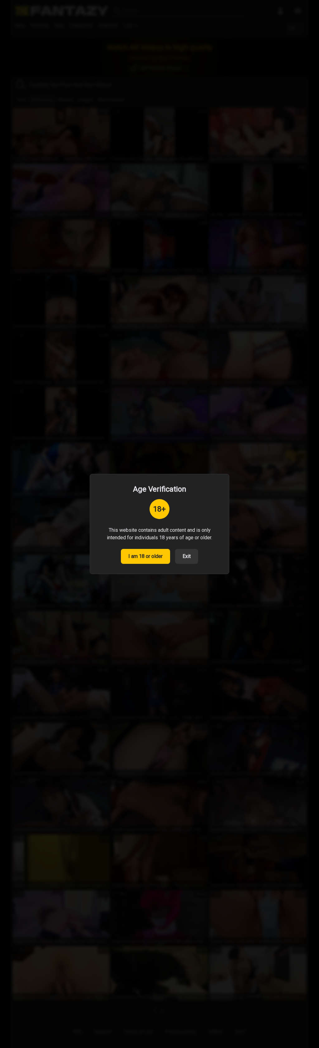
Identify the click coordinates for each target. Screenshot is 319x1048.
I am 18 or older (145, 556)
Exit (187, 556)
